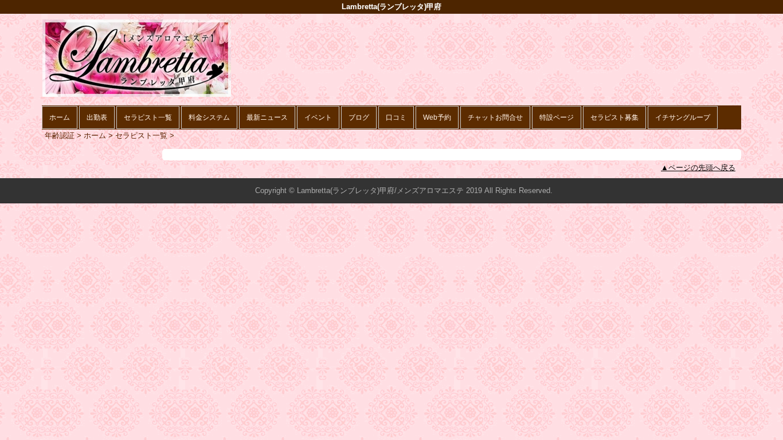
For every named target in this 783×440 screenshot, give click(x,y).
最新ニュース (267, 117)
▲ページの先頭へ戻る (698, 167)
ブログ (359, 117)
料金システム (209, 117)
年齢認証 (60, 135)
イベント (318, 117)
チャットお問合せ (495, 117)
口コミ (396, 117)
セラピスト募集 (614, 117)
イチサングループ (682, 117)
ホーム (59, 117)
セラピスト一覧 (148, 117)
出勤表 (97, 117)
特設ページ (556, 117)
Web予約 (437, 117)
